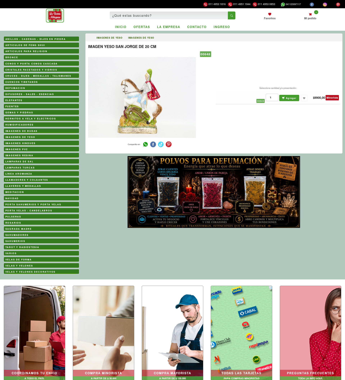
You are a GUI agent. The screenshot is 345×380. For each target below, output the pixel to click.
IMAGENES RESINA (19, 155)
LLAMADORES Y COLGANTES (26, 179)
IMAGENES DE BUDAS (21, 131)
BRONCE (11, 57)
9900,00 (319, 97)
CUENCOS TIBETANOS (21, 82)
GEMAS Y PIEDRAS (19, 112)
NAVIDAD (12, 198)
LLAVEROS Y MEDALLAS (23, 185)
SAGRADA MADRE (18, 228)
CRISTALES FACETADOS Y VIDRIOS (31, 69)
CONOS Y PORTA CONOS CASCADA (31, 63)
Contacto (196, 27)
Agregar (290, 98)
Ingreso (222, 27)
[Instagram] (325, 4)
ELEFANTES (13, 100)
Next (338, 217)
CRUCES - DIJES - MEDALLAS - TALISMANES (38, 75)
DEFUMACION (15, 88)
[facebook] (312, 4)
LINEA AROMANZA (18, 173)
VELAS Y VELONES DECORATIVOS (30, 271)
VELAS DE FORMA (18, 259)
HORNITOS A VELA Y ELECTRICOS (30, 118)
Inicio (120, 27)
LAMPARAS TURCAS (20, 167)
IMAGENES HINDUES (20, 143)
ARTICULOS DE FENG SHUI (25, 45)
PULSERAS (13, 216)
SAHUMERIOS (15, 241)
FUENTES (12, 106)
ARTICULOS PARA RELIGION (26, 51)
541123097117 (293, 4)
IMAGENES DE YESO (20, 137)
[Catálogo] (91, 37)
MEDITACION (14, 192)
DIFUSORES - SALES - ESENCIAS (29, 94)
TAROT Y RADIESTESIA (22, 247)
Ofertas (142, 27)
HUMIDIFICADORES (19, 124)
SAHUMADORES (17, 235)
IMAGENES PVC (16, 149)
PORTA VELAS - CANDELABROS (28, 210)
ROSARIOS (13, 222)
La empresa (168, 27)
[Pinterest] (338, 4)
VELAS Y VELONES (19, 265)
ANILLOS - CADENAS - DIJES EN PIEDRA (35, 39)
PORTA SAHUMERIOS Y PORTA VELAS (33, 204)
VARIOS (11, 253)
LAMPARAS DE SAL (19, 161)
